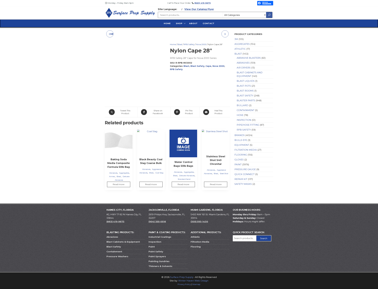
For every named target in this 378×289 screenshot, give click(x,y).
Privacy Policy (184, 284)
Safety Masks (243, 184)
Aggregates (124, 173)
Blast (179, 44)
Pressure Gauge (245, 169)
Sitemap (196, 284)
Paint (238, 164)
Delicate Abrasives (187, 175)
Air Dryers (244, 67)
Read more (118, 184)
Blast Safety (197, 66)
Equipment (241, 145)
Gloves (239, 159)
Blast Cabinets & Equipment (123, 241)
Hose (240, 115)
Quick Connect (244, 174)
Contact (208, 23)
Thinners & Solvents (160, 266)
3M (236, 39)
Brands (239, 135)
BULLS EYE (240, 140)
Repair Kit (240, 179)
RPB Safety (189, 44)
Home (167, 23)
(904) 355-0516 (157, 221)
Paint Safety (156, 251)
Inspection (244, 120)
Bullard (242, 105)
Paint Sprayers (157, 256)
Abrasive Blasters (249, 57)
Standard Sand (184, 179)
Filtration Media (245, 149)
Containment (245, 110)
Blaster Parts (246, 100)
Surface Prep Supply (181, 277)
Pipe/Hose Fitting (248, 124)
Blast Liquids (246, 81)
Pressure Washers (117, 256)
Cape (208, 66)
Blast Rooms (245, 90)
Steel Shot (224, 173)
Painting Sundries (159, 261)
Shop (179, 23)
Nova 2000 (201, 44)
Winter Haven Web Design (193, 280)
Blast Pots (244, 85)
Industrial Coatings (160, 236)
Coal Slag (159, 173)
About (193, 23)
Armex (112, 176)
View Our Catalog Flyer (199, 9)
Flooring (240, 154)
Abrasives (113, 173)
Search (263, 238)
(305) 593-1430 (199, 221)
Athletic (240, 48)
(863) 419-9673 (202, 3)
